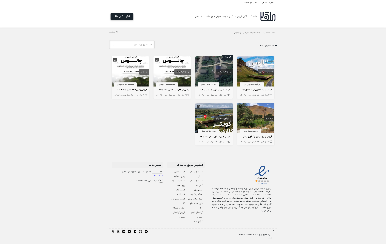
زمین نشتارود (179, 176)
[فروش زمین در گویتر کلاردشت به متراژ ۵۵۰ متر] (214, 118)
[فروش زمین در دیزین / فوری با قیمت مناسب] (256, 118)
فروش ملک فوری (195, 199)
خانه (273, 32)
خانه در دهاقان (178, 208)
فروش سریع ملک (213, 16)
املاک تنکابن (157, 175)
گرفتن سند (198, 221)
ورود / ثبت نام (267, 2)
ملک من (198, 16)
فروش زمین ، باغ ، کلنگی (247, 95)
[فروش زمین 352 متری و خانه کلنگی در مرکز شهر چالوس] (130, 72)
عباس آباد (219, 118)
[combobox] (132, 44)
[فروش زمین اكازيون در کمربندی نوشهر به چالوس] (256, 72)
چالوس (261, 72)
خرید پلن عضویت (250, 2)
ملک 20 (254, 16)
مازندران (268, 72)
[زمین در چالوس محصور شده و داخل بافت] (172, 72)
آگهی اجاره (228, 16)
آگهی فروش (242, 16)
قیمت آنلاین (179, 171)
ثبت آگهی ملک (121, 16)
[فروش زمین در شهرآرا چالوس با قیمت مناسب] (214, 72)
